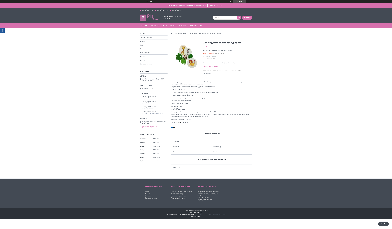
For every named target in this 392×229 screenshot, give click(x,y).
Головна (144, 25)
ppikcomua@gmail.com (150, 127)
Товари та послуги (157, 25)
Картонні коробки (203, 197)
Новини (142, 41)
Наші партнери (145, 52)
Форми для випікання (205, 200)
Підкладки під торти (178, 198)
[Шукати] (239, 18)
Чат (385, 224)
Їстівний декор (193, 33)
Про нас (173, 25)
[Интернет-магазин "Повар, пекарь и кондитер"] (150, 20)
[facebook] (172, 128)
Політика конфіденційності (218, 214)
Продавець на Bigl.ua (196, 212)
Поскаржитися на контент (201, 214)
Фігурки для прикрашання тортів (208, 191)
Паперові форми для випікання (181, 191)
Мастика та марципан (178, 194)
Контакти (182, 25)
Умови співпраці (145, 49)
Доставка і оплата (195, 25)
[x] (174, 128)
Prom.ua (205, 210)
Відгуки (142, 60)
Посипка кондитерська (179, 196)
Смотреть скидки (215, 5)
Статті (142, 45)
